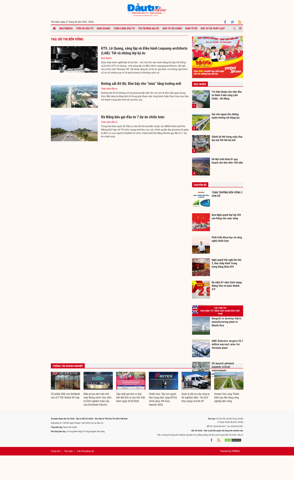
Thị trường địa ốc (148, 28)
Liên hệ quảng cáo (85, 451)
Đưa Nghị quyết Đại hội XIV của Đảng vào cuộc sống (226, 216)
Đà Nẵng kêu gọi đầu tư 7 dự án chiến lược (133, 117)
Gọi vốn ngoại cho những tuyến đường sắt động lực (226, 116)
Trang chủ (55, 451)
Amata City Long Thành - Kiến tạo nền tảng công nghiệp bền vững (227, 397)
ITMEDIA (236, 451)
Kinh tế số (191, 28)
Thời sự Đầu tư (84, 28)
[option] (65, 385)
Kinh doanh (103, 28)
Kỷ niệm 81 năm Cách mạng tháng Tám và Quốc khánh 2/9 (227, 286)
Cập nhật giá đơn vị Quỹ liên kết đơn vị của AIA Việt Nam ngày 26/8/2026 (130, 397)
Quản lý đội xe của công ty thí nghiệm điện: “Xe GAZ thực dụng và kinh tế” (196, 397)
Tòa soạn (68, 451)
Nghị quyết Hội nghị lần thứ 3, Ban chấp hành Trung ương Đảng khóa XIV (226, 263)
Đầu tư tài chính (172, 28)
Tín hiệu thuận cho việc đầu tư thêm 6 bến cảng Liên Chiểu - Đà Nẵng (227, 95)
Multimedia (66, 28)
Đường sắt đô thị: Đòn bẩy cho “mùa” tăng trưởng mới (141, 84)
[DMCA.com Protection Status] (232, 440)
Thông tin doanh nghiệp (68, 366)
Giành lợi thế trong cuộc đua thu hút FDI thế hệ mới (227, 138)
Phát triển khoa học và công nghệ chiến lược (227, 239)
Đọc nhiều (200, 84)
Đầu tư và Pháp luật (213, 28)
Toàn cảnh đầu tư (124, 28)
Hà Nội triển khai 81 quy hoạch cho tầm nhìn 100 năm (227, 161)
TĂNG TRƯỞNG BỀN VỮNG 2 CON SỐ (227, 194)
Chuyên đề (200, 185)
